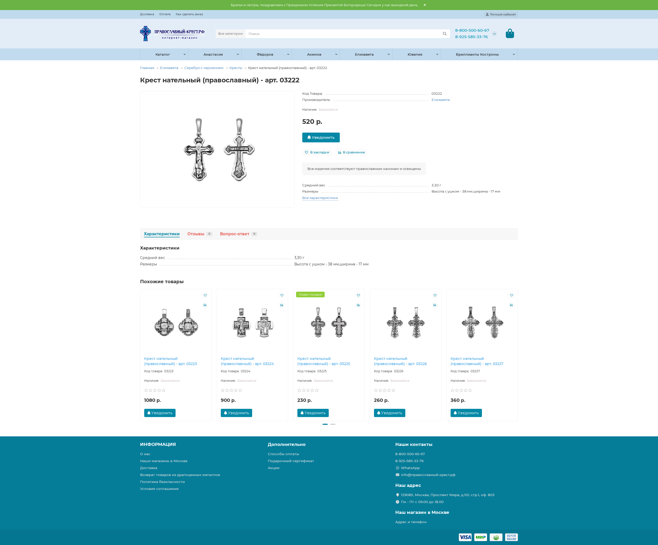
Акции (273, 468)
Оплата (165, 14)
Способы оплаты (283, 454)
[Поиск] (445, 34)
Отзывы (198, 233)
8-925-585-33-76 (471, 36)
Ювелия (415, 54)
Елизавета (364, 54)
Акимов (314, 54)
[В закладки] (205, 295)
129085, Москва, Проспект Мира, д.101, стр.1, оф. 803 (448, 495)
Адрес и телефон (411, 522)
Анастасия (213, 54)
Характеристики (162, 233)
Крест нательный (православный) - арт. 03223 (170, 361)
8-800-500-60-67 (472, 30)
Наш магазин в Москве (422, 512)
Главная (147, 68)
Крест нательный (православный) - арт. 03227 (477, 361)
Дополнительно (287, 444)
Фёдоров (265, 54)
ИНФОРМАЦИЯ (158, 444)
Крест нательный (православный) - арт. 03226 (400, 361)
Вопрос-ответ (237, 233)
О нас (145, 454)
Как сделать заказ (189, 14)
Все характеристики (320, 198)
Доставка (147, 14)
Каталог (163, 54)
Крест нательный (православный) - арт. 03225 (323, 361)
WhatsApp (410, 468)
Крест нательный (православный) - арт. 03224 (247, 361)
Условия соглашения (159, 489)
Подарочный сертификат (291, 461)
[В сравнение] (205, 305)
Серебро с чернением (204, 68)
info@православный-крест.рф (428, 475)
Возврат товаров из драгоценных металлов (180, 475)
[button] (140, 354)
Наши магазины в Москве (163, 461)
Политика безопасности (162, 482)
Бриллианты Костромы (477, 54)
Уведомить (323, 137)
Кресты (236, 68)
